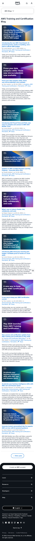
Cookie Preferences (21, 532)
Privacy (4, 532)
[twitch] (15, 523)
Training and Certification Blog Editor (14, 338)
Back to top (16, 528)
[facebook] (6, 523)
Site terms (11, 532)
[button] (9, 11)
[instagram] (12, 523)
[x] (3, 523)
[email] (24, 523)
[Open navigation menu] (2, 3)
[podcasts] (21, 523)
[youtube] (18, 523)
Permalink (5, 51)
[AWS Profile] (32, 3)
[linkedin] (9, 523)
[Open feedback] (33, 270)
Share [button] (12, 51)
